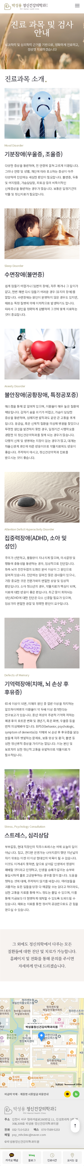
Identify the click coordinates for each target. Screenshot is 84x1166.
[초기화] (78, 1050)
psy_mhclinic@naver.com (29, 1135)
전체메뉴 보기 (77, 5)
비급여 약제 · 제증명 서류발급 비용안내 (26, 1094)
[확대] (78, 1034)
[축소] (78, 1042)
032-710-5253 (20, 1129)
